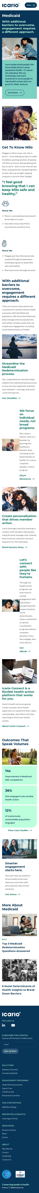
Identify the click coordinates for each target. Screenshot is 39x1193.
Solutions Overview (10, 1069)
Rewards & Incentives (11, 1095)
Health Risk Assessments (12, 1085)
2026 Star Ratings (9, 1107)
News (4, 1133)
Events (5, 1137)
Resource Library (9, 1130)
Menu (29, 5)
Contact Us (6, 1159)
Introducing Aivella (9, 1073)
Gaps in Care (7, 1088)
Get (9, 398)
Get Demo (13, 93)
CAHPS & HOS (8, 1092)
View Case (18, 830)
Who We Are (7, 1149)
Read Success (13, 547)
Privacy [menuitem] (5, 1187)
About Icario (14, 726)
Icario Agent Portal (9, 1118)
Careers (5, 1152)
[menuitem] (3, 1025)
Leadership (6, 1156)
